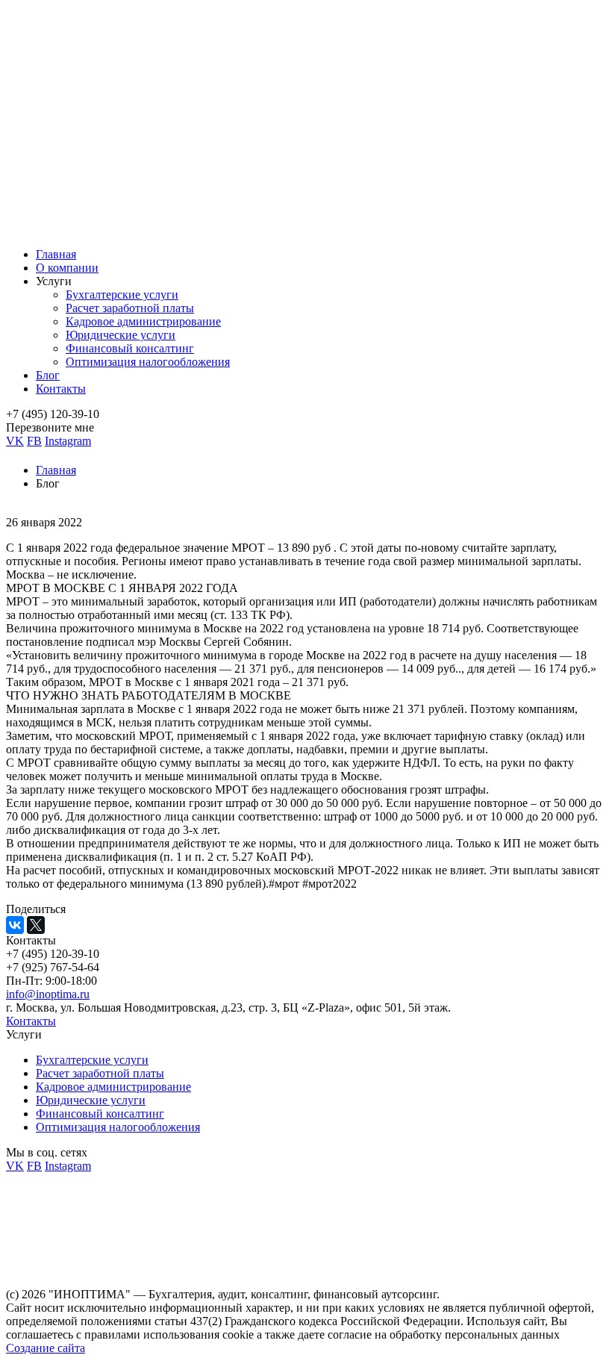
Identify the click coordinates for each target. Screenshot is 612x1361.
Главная (56, 254)
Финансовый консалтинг (130, 348)
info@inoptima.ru (48, 994)
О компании (67, 267)
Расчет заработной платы (130, 308)
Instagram (68, 441)
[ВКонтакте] (15, 925)
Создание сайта (45, 1348)
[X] (36, 925)
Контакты (61, 388)
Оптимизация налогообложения (148, 361)
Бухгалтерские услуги (122, 294)
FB (34, 441)
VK (15, 441)
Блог (48, 375)
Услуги (54, 281)
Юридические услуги (120, 334)
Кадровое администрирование (143, 321)
